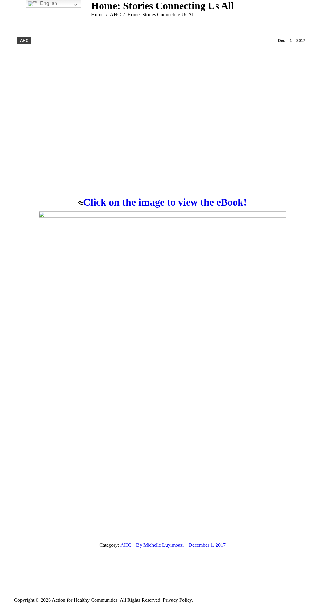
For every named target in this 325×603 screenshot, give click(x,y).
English (48, 3)
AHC (24, 40)
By (160, 545)
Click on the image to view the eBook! (165, 202)
